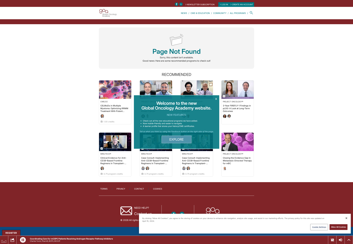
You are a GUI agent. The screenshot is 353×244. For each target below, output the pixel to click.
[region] (245, 224)
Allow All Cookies (338, 227)
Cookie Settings (319, 227)
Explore (176, 139)
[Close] (346, 218)
